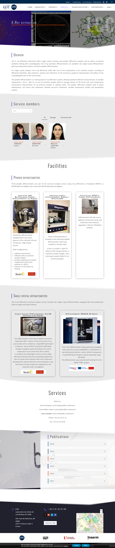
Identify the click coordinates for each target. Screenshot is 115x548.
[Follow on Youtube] (48, 515)
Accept (76, 545)
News (67, 2)
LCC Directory (87, 2)
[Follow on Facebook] (55, 515)
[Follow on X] (45, 515)
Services (64, 7)
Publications (97, 2)
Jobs (109, 7)
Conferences (77, 2)
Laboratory (40, 7)
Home (30, 7)
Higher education (79, 7)
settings (66, 546)
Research (53, 7)
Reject (85, 545)
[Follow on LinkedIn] (52, 515)
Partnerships (97, 7)
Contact (49, 523)
